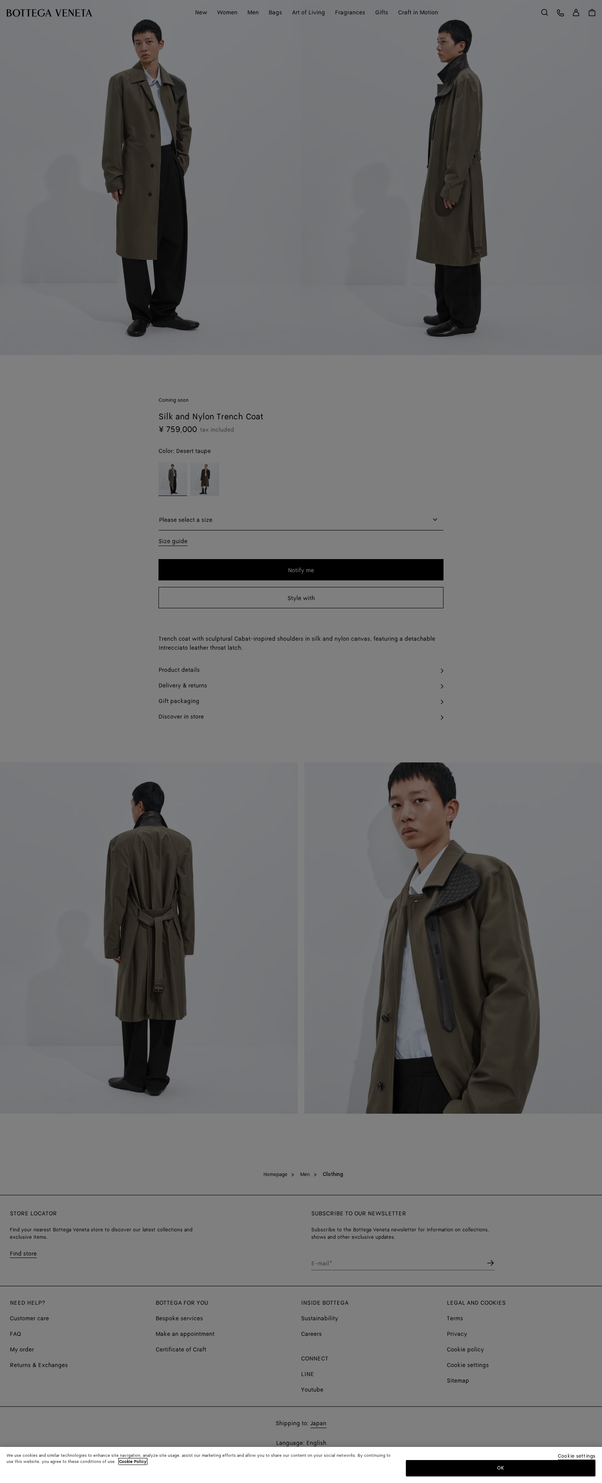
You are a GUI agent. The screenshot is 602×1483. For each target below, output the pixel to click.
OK (500, 1468)
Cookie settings (576, 1456)
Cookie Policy (133, 1462)
